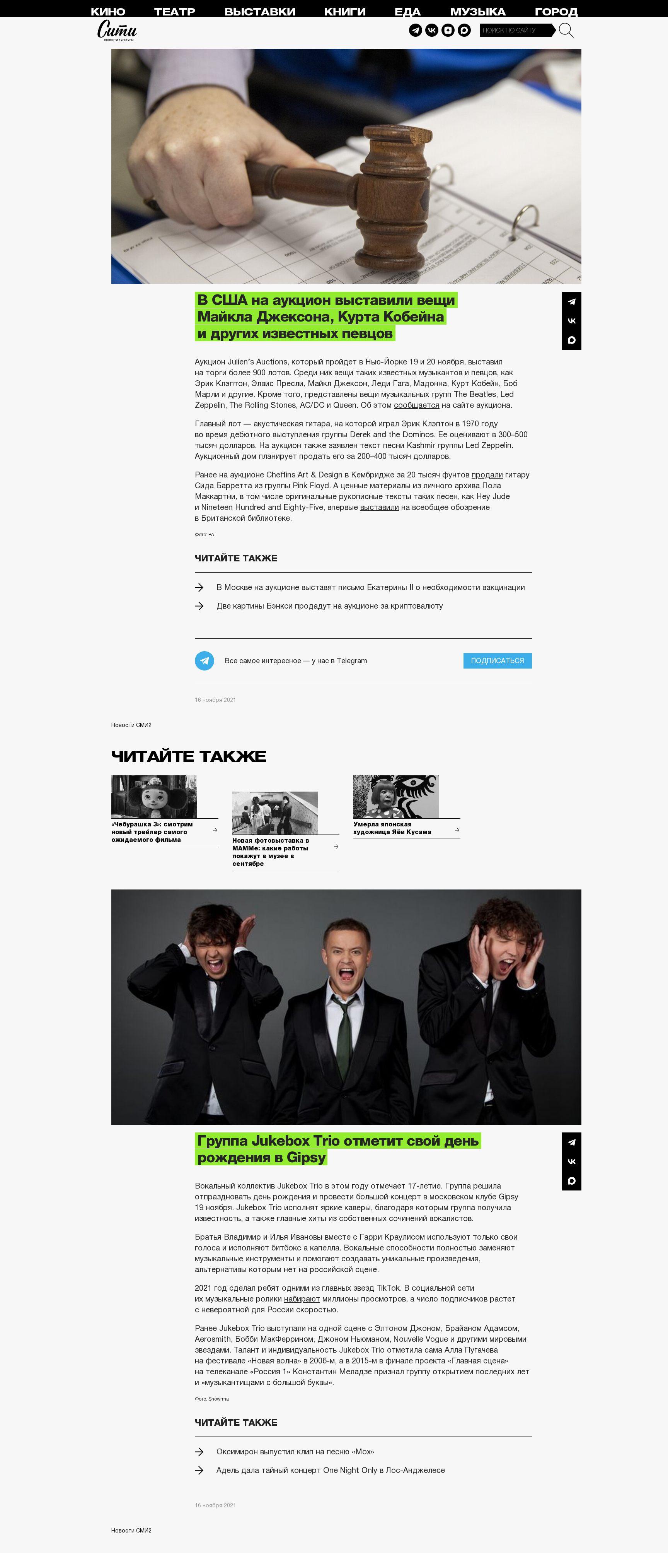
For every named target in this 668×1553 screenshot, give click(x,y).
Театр (174, 12)
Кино (107, 12)
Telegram (415, 30)
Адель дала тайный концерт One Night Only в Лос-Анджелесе (330, 1470)
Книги (344, 12)
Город (556, 12)
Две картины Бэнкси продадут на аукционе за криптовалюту (329, 606)
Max (464, 30)
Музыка (478, 12)
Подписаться (497, 661)
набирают (302, 1299)
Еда (407, 12)
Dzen (448, 30)
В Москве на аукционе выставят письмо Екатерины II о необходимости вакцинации (370, 587)
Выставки (259, 12)
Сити (117, 30)
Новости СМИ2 (131, 725)
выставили (379, 507)
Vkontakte (431, 30)
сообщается (417, 405)
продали (487, 474)
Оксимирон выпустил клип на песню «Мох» (295, 1451)
